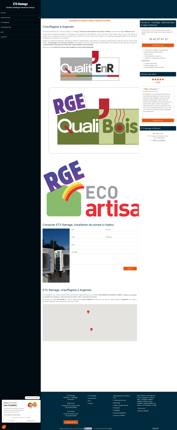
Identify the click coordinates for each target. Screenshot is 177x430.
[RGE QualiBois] (99, 120)
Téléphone (109, 237)
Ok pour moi (31, 420)
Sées (79, 297)
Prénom (108, 229)
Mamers (126, 295)
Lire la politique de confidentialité (12, 414)
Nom (72, 229)
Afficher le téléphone (159, 140)
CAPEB (110, 428)
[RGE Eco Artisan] (99, 188)
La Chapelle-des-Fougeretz (51, 297)
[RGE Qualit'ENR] (89, 66)
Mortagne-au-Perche (90, 297)
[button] (4, 427)
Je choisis (11, 420)
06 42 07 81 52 (158, 39)
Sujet (73, 244)
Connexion (155, 428)
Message (74, 252)
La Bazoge (133, 295)
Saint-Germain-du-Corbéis (69, 297)
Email (73, 237)
